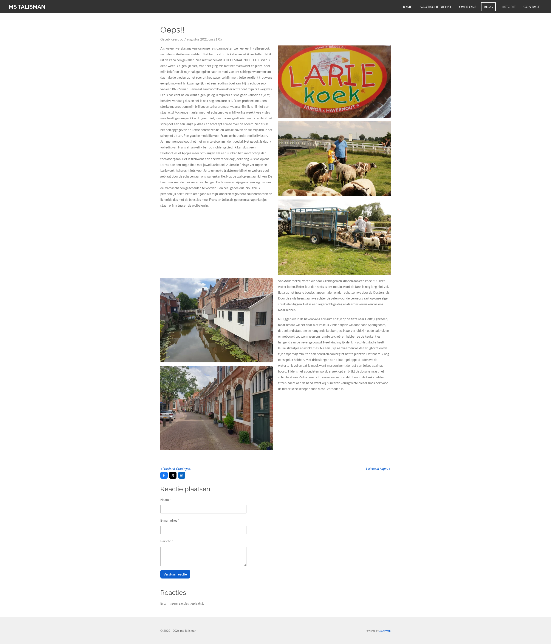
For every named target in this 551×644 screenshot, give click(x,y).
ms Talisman (27, 6)
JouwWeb (385, 630)
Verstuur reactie (175, 574)
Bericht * (166, 541)
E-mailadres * (169, 520)
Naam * (165, 500)
